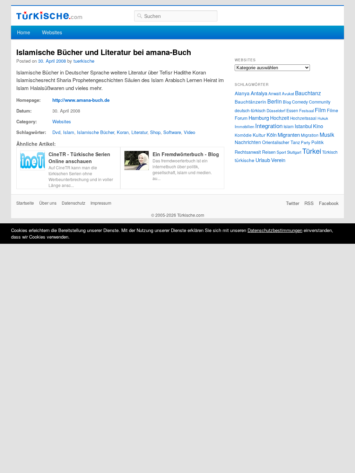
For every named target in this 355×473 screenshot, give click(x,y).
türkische (244, 160)
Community (319, 102)
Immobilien (244, 126)
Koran (123, 132)
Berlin (274, 101)
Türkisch (330, 152)
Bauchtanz (308, 93)
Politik (317, 142)
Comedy (300, 102)
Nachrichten (248, 142)
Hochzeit (279, 117)
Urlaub (263, 159)
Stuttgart (294, 152)
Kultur (259, 134)
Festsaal (306, 110)
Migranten (289, 134)
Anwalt (274, 93)
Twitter (292, 203)
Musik (327, 135)
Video (189, 132)
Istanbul (303, 126)
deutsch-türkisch (250, 110)
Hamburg (259, 117)
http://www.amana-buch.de (81, 100)
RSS (309, 203)
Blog (287, 102)
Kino (318, 126)
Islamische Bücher (95, 132)
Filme (332, 110)
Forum (241, 118)
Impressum (100, 203)
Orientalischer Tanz (281, 142)
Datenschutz (73, 203)
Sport (281, 152)
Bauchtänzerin (250, 101)
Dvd (56, 132)
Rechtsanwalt (248, 152)
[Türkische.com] (49, 15)
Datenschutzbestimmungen (275, 230)
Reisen (269, 152)
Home (23, 32)
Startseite (25, 203)
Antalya (259, 93)
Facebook (329, 203)
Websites (52, 32)
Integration (269, 126)
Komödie (243, 135)
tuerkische (83, 60)
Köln (272, 134)
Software (172, 132)
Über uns (48, 203)
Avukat (288, 93)
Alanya (242, 93)
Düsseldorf (276, 110)
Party (305, 142)
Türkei (311, 151)
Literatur (139, 132)
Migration (310, 135)
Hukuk (323, 118)
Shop (155, 132)
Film (320, 110)
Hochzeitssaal (303, 118)
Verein (278, 159)
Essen (292, 110)
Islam (68, 132)
